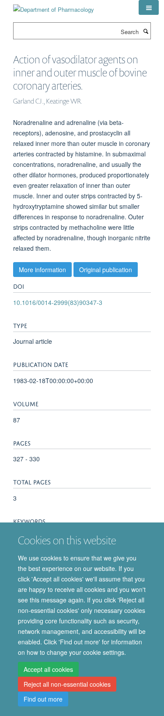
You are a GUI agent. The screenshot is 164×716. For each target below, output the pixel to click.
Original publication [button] (105, 269)
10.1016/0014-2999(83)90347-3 (57, 302)
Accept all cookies (48, 669)
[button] (149, 7)
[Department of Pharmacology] (53, 6)
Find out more (43, 699)
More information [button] (42, 269)
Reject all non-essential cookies (67, 684)
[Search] (145, 31)
